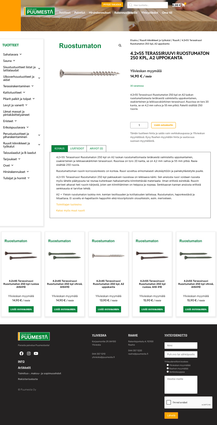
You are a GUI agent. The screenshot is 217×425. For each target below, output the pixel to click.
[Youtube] (35, 353)
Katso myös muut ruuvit (70, 210)
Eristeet (8, 121)
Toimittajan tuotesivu (68, 204)
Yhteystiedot (149, 12)
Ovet (6, 165)
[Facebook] (21, 353)
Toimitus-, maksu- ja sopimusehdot (39, 373)
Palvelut (79, 12)
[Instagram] (28, 353)
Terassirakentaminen (16, 86)
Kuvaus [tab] (59, 148)
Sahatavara (10, 54)
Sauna (7, 61)
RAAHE (133, 335)
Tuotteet (65, 12)
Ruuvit (176, 40)
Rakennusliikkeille (125, 12)
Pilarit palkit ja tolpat (17, 99)
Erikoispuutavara (14, 127)
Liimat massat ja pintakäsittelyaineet (16, 113)
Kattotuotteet (12, 92)
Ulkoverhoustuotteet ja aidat (18, 78)
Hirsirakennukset (100, 12)
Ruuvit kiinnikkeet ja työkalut (16, 144)
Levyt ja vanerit (13, 105)
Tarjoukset (10, 159)
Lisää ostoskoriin (163, 125)
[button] (120, 45)
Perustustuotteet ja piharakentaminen (16, 135)
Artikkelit (24, 367)
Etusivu (134, 40)
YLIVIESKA (99, 335)
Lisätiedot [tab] (77, 148)
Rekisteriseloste (28, 379)
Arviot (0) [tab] (96, 148)
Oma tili (167, 12)
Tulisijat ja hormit (14, 178)
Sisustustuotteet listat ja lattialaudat (19, 68)
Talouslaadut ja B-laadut (19, 153)
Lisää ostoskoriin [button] (21, 309)
